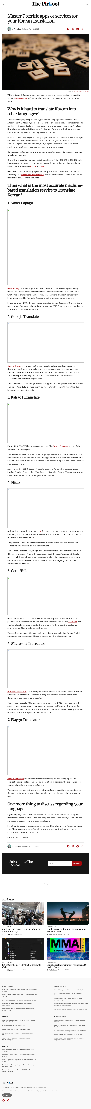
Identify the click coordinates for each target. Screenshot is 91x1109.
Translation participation (32, 174)
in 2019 (33, 166)
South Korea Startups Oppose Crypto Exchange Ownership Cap (18, 1065)
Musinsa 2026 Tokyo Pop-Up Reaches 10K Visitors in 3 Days (19, 990)
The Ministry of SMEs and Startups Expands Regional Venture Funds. (69, 1038)
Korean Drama (20, 98)
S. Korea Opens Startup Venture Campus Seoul (70, 1030)
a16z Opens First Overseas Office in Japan (68, 1034)
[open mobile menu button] (3, 4)
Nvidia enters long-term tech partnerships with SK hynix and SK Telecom (71, 1004)
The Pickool (42, 1087)
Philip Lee (17, 29)
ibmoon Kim (78, 91)
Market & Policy (60, 1016)
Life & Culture (12, 12)
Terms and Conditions (28, 1091)
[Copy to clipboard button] (82, 29)
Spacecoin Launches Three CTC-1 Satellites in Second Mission (18, 1070)
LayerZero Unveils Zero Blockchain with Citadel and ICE (18, 1055)
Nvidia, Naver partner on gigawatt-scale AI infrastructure (69, 999)
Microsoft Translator (17, 691)
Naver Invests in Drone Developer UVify (16, 1029)
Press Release (57, 1091)
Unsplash (86, 91)
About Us (5, 1091)
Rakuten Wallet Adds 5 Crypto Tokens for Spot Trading (18, 1050)
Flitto (39, 531)
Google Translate (15, 366)
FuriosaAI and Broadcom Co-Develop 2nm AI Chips (17, 1033)
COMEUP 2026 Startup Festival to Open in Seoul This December (18, 1021)
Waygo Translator (15, 778)
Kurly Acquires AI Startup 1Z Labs (13, 1025)
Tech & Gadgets (60, 986)
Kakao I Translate (60, 446)
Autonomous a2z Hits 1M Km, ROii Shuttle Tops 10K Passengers (18, 1038)
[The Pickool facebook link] (4, 1100)
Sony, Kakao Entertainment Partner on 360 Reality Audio (17, 1004)
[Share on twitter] (73, 29)
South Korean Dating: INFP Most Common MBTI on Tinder (19, 995)
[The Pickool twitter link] (7, 1100)
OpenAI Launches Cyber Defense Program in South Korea (69, 1026)
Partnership (47, 1091)
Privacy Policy (14, 1091)
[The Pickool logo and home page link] (8, 1083)
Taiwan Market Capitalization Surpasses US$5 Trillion (69, 1021)
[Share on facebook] (69, 29)
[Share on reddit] (77, 29)
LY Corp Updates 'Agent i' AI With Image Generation (68, 994)
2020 (42, 166)
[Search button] (82, 4)
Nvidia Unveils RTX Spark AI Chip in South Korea (70, 1009)
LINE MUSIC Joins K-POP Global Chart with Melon (19, 1000)
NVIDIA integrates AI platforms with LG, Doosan (70, 990)
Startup (5, 1016)
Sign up (39, 1091)
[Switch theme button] (87, 4)
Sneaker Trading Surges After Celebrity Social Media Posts (18, 1009)
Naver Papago (13, 288)
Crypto (5, 1046)
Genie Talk (72, 621)
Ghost (34, 1087)
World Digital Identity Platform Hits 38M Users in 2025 (19, 1060)
